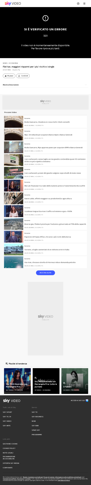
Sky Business (37, 417)
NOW (34, 421)
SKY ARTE (7, 426)
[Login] (78, 3)
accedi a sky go (78, 400)
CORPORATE (8, 468)
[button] (9, 76)
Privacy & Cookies (49, 477)
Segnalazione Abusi (64, 480)
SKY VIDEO (7, 421)
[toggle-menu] (84, 3)
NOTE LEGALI (8, 453)
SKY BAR (35, 426)
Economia (13, 63)
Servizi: (34, 407)
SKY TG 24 (7, 417)
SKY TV (34, 412)
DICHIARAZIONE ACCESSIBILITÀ (9, 458)
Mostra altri (45, 273)
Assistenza (20, 479)
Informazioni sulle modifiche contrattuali (68, 477)
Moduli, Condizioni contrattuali (33, 477)
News (5, 63)
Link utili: (6, 439)
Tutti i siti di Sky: (9, 407)
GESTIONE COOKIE (10, 444)
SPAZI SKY (36, 430)
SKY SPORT (7, 412)
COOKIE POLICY (9, 448)
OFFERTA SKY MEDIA (11, 463)
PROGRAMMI (37, 434)
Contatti (28, 479)
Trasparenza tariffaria (9, 479)
